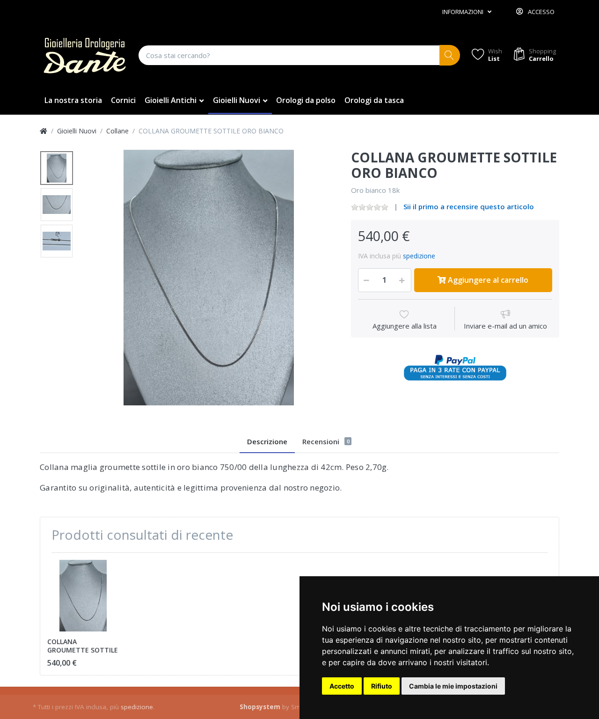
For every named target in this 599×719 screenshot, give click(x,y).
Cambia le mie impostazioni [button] (453, 686)
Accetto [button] (341, 686)
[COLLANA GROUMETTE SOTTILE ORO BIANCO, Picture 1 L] (57, 168)
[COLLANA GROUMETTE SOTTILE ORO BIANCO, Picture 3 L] (57, 241)
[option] (208, 277)
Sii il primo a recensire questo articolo (468, 206)
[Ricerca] (449, 55)
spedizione (419, 255)
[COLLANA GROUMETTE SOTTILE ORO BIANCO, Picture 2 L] (57, 204)
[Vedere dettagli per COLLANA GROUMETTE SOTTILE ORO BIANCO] (83, 595)
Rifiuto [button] (381, 686)
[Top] (43, 131)
